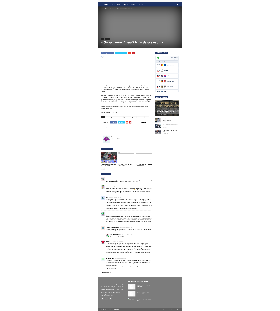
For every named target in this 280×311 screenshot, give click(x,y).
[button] (177, 4)
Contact (162, 1)
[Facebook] (173, 1)
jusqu (138, 117)
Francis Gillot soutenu (106, 130)
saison (142, 117)
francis (121, 117)
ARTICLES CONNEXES (107, 149)
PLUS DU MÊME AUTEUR (119, 149)
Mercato (125, 4)
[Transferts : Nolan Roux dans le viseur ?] (131, 300)
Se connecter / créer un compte (130, 1)
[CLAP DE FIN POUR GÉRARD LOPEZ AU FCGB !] (158, 132)
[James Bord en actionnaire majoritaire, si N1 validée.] (158, 126)
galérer (125, 117)
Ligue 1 (112, 4)
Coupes (133, 4)
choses (107, 117)
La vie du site (139, 1)
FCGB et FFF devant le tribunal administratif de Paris (165, 112)
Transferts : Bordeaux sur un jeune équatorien (141, 130)
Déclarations (107, 39)
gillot (130, 117)
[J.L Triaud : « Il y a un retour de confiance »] (131, 286)
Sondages (146, 1)
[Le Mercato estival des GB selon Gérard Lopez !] (126, 157)
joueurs (133, 117)
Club (118, 4)
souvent (146, 117)
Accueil (106, 4)
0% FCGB (141, 4)
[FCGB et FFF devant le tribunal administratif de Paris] (167, 108)
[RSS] (175, 1)
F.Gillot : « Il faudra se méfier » (143, 292)
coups (111, 117)
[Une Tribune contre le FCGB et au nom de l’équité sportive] (158, 120)
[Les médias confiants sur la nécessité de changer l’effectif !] (144, 157)
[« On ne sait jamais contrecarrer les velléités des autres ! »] (109, 157)
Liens (150, 1)
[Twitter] (178, 1)
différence (116, 117)
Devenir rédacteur (156, 1)
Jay (103, 45)
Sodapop (158, 114)
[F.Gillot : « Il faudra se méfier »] (131, 293)
